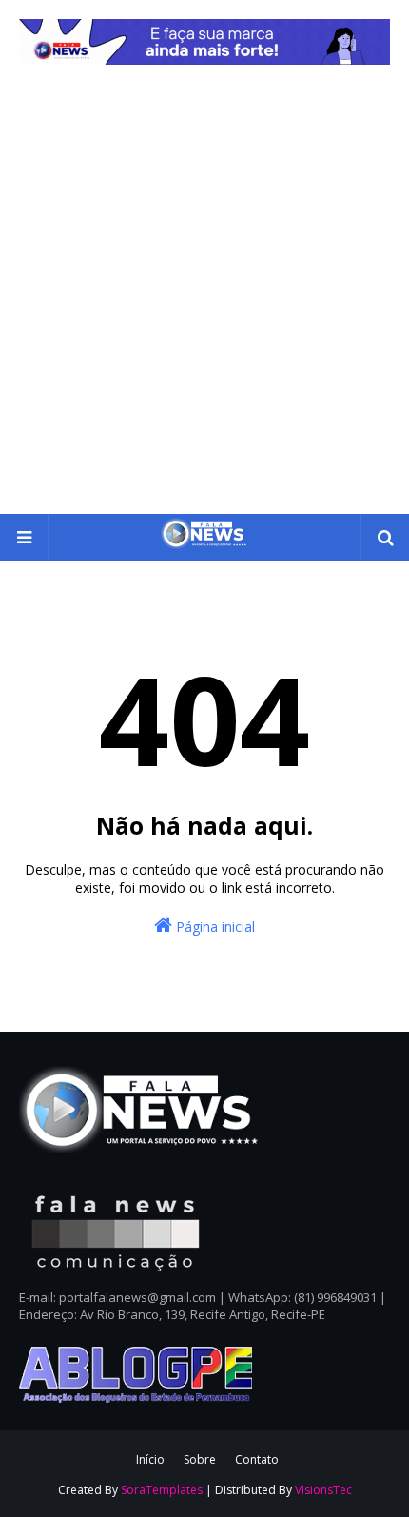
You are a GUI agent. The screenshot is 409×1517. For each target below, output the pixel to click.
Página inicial (213, 926)
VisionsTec (323, 1490)
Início (150, 1459)
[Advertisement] (204, 299)
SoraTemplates (162, 1490)
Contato (257, 1459)
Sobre (200, 1459)
